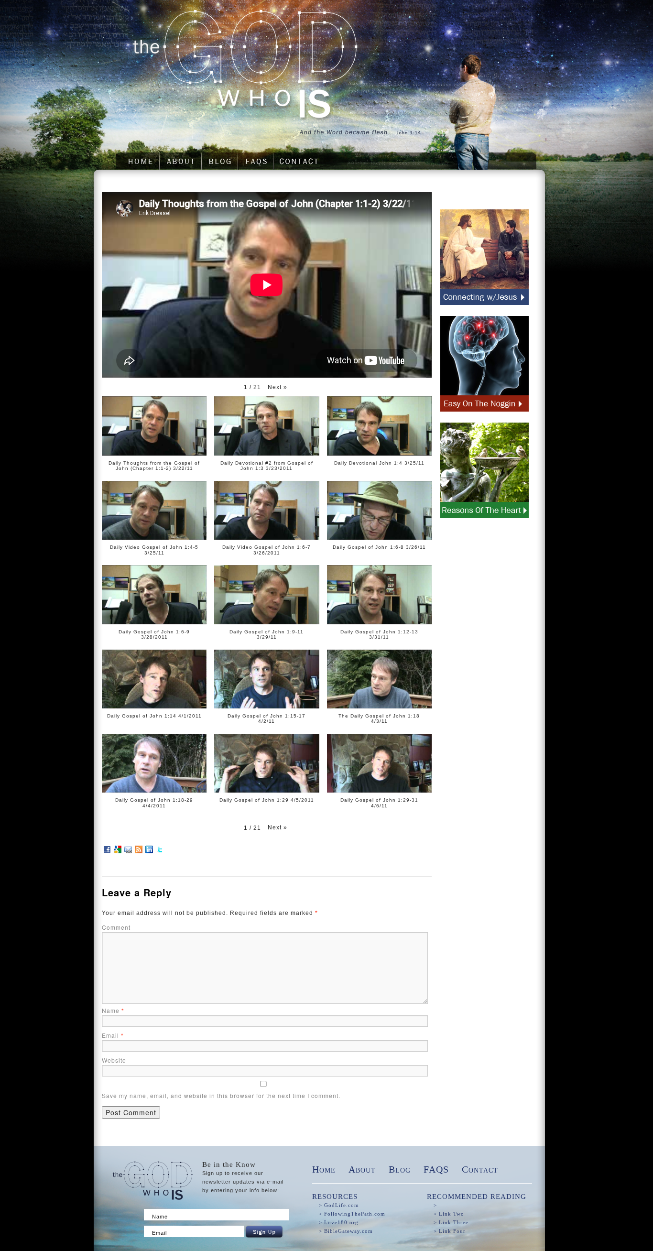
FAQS (436, 1169)
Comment (116, 927)
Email (113, 1035)
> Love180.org (339, 1222)
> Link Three (451, 1222)
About (362, 1169)
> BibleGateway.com (346, 1231)
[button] (277, 387)
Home (324, 1169)
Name (113, 1010)
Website (114, 1060)
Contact (480, 1169)
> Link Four (450, 1231)
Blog (400, 1169)
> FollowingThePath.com (352, 1214)
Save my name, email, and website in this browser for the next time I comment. (221, 1095)
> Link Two (449, 1214)
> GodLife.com (339, 1205)
